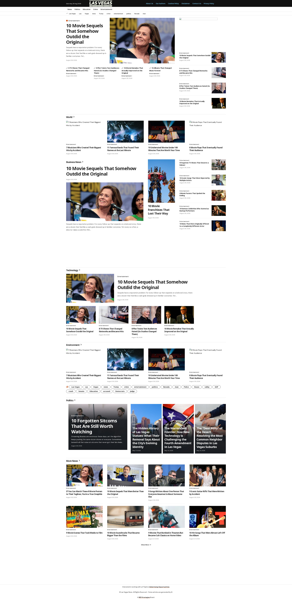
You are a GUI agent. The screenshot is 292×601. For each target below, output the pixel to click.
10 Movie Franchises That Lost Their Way (158, 209)
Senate (81, 392)
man (144, 13)
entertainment (118, 13)
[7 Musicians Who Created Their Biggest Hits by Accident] (84, 132)
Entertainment (74, 20)
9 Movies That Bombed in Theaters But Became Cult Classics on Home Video (165, 535)
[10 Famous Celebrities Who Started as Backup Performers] (219, 210)
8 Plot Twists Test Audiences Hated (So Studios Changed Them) (106, 70)
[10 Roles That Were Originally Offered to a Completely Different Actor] (219, 225)
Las (80, 13)
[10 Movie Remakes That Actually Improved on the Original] (219, 103)
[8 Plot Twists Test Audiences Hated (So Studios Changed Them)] (219, 88)
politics (128, 13)
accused (106, 392)
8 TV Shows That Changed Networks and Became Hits (111, 331)
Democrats (120, 392)
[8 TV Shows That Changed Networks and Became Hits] (219, 72)
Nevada (136, 13)
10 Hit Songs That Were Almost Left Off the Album (207, 535)
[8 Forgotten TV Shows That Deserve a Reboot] (219, 164)
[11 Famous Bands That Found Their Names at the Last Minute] (125, 132)
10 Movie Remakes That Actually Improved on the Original (132, 70)
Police (186, 388)
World (69, 117)
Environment (73, 345)
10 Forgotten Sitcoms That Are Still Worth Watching (94, 427)
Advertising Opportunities (159, 589)
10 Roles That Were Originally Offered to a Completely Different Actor (194, 225)
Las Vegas (72, 13)
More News (72, 461)
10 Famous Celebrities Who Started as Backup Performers (194, 210)
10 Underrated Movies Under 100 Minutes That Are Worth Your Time (164, 149)
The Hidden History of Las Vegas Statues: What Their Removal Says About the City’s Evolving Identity (146, 438)
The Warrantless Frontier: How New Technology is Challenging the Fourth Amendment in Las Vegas (177, 438)
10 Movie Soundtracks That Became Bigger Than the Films (123, 535)
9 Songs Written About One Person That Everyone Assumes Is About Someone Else (166, 495)
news (94, 13)
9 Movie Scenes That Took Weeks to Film (84, 533)
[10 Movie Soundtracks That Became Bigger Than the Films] (125, 518)
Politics (70, 401)
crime (108, 13)
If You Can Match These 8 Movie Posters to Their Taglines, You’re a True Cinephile (84, 493)
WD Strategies (144, 599)
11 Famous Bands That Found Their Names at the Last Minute (123, 149)
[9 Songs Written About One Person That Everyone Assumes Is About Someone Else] (166, 476)
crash (71, 392)
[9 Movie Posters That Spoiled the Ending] (219, 195)
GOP (216, 388)
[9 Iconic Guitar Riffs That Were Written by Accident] (207, 476)
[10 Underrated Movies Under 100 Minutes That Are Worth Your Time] (166, 132)
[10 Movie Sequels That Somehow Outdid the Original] (142, 40)
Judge (132, 392)
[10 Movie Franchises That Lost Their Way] (161, 181)
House (196, 388)
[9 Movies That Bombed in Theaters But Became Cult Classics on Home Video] (166, 518)
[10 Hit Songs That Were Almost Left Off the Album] (207, 518)
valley (207, 388)
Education (94, 392)
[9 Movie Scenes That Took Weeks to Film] (84, 518)
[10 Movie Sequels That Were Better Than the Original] (125, 476)
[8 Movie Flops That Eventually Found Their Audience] (207, 132)
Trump (101, 13)
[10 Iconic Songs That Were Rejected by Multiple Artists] (219, 180)
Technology (72, 271)
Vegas (87, 13)
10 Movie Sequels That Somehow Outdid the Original (84, 33)
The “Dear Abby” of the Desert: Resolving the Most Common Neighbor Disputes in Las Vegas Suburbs (210, 438)
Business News (74, 162)
